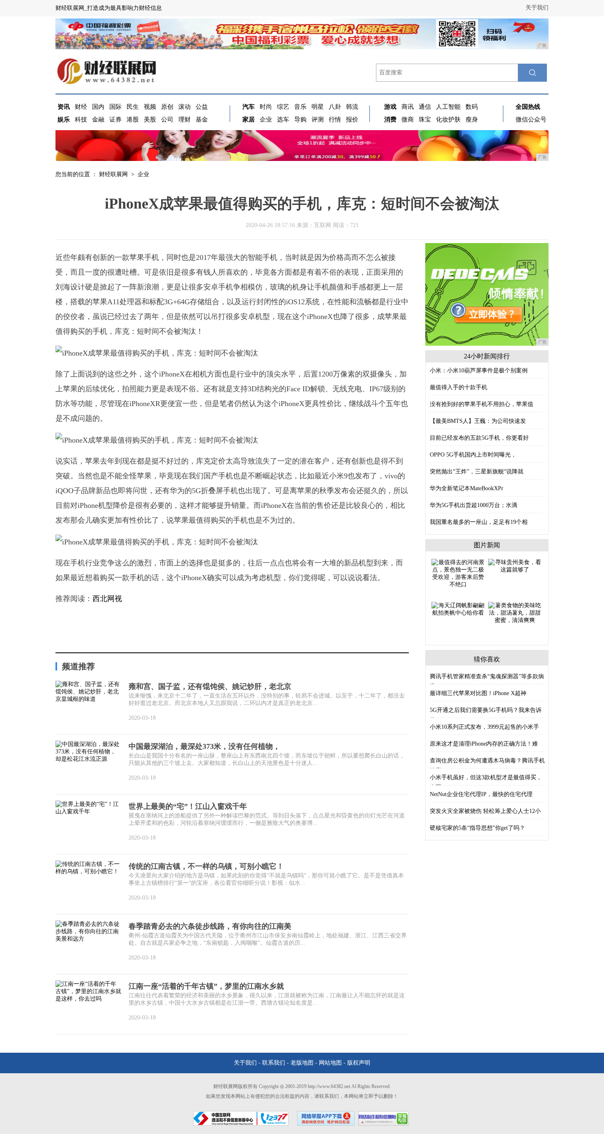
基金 (202, 119)
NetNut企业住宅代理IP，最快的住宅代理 (481, 794)
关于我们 (537, 8)
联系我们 (273, 1063)
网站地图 (330, 1063)
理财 (184, 119)
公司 (167, 119)
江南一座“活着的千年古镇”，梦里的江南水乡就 (206, 986)
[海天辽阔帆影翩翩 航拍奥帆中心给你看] (458, 609)
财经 (81, 106)
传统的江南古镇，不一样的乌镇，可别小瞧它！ (206, 866)
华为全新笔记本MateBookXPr (466, 488)
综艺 (283, 106)
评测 (317, 119)
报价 (352, 119)
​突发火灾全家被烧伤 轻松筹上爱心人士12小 (485, 811)
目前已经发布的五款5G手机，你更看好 (479, 438)
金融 (98, 119)
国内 (98, 106)
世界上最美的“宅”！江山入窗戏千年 (188, 806)
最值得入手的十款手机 (458, 387)
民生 (133, 106)
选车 (283, 119)
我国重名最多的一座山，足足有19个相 (479, 522)
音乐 (300, 106)
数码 (472, 106)
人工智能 (448, 106)
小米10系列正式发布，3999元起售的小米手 (484, 727)
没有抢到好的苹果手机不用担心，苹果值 (481, 404)
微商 (407, 119)
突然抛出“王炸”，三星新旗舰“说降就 (476, 471)
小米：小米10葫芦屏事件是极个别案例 (479, 370)
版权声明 (358, 1063)
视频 (150, 106)
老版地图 (302, 1063)
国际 (115, 106)
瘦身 (472, 119)
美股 (150, 119)
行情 (335, 119)
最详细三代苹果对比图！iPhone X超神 (478, 693)
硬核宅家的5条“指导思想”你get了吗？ (477, 828)
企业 (266, 119)
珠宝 (425, 119)
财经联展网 (113, 174)
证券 (115, 119)
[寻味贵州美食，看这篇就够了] (515, 565)
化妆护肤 (448, 119)
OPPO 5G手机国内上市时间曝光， (473, 455)
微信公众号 (531, 119)
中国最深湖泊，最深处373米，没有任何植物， (204, 746)
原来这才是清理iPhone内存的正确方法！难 (484, 744)
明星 (317, 106)
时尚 (266, 106)
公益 (202, 106)
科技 (81, 119)
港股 (133, 119)
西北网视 (107, 599)
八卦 (335, 106)
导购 (300, 119)
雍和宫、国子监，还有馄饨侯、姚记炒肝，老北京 (210, 686)
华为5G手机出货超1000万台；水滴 (473, 505)
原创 (167, 106)
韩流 (352, 106)
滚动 (184, 106)
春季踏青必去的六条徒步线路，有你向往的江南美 (210, 926)
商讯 (407, 106)
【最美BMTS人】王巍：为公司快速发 (478, 421)
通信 (425, 106)
